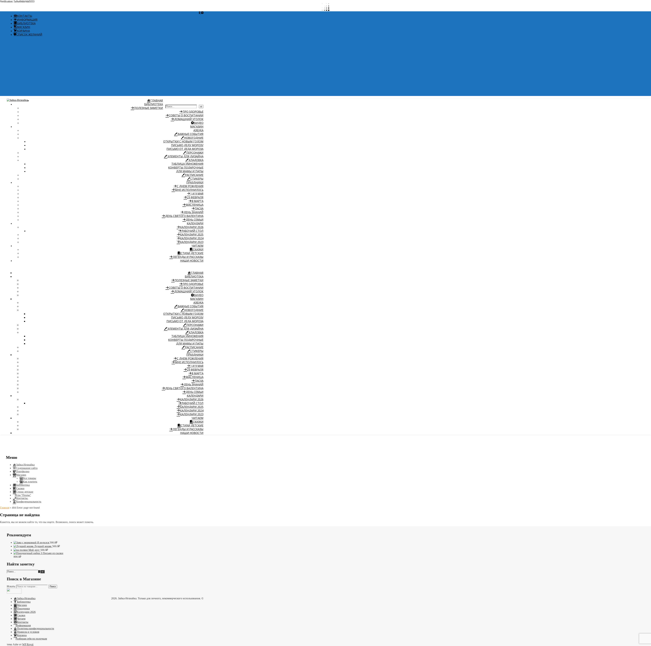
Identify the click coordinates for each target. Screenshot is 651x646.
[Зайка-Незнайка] (17, 100)
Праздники (194, 182)
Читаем (197, 246)
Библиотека (153, 104)
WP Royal (27, 644)
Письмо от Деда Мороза (184, 149)
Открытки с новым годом (183, 141)
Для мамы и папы (189, 171)
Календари (195, 223)
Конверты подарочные (185, 167)
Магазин (196, 126)
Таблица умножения (187, 164)
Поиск (53, 586)
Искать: (11, 586)
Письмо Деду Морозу (187, 145)
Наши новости (191, 260)
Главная (4, 507)
